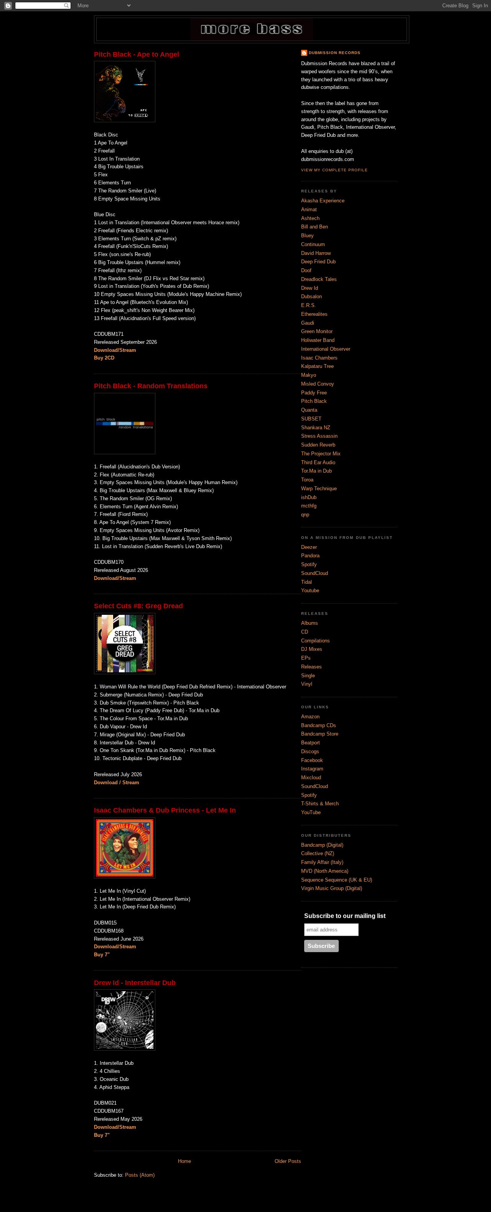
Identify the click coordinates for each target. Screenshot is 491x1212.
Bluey (307, 235)
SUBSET (311, 419)
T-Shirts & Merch (320, 803)
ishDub (308, 497)
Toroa (307, 480)
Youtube (310, 590)
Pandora (310, 555)
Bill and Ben (314, 227)
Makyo (308, 375)
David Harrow (316, 253)
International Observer (325, 349)
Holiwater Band (317, 340)
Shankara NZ (315, 427)
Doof (306, 270)
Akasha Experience (322, 201)
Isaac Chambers (319, 358)
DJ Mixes (311, 649)
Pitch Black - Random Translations (151, 386)
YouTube (311, 812)
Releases (311, 667)
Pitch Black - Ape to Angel (136, 54)
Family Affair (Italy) (322, 862)
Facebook (312, 760)
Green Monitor (317, 331)
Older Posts (288, 1161)
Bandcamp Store (319, 734)
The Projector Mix (321, 454)
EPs (306, 658)
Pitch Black (314, 401)
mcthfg (308, 506)
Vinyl (306, 684)
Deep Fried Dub (318, 261)
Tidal (306, 582)
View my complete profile (334, 170)
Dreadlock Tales (319, 279)
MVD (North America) (324, 871)
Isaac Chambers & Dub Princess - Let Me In (165, 810)
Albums (309, 623)
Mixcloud (311, 777)
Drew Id (309, 288)
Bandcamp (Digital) (322, 845)
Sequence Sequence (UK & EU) (336, 880)
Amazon (310, 716)
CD (304, 632)
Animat (309, 209)
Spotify (309, 564)
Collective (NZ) (317, 853)
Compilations (315, 641)
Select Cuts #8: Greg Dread (138, 606)
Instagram (312, 769)
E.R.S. (308, 305)
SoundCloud (314, 573)
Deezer (309, 547)
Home (184, 1161)
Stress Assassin (319, 436)
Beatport (310, 743)
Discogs (310, 751)
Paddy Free (314, 393)
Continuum (313, 244)
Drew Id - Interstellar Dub (135, 983)
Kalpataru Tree (317, 366)
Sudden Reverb (318, 445)
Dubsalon (311, 296)
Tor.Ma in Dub (316, 471)
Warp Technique (319, 488)
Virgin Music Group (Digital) (331, 888)
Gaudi (307, 323)
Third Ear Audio (318, 462)
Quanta (309, 410)
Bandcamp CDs (318, 725)
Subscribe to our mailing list (345, 916)
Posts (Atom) (140, 1175)
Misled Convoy (317, 384)
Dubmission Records (335, 53)
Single (308, 675)
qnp (305, 514)
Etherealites (314, 314)
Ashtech (310, 218)
